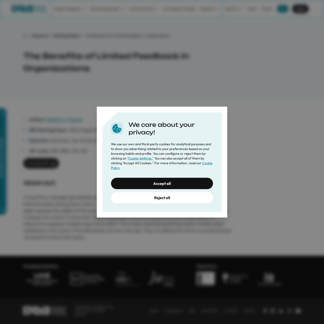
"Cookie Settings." (140, 158)
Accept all (162, 183)
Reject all (162, 197)
